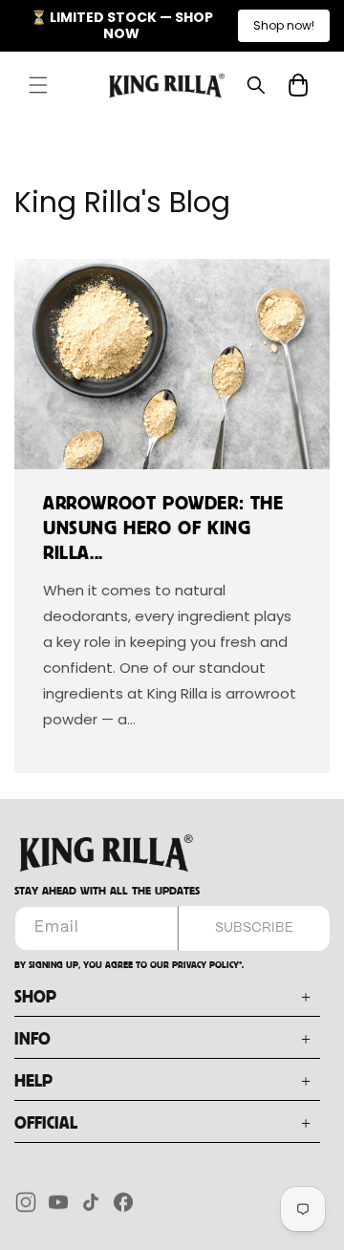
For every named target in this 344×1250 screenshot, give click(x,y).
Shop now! (283, 25)
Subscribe (254, 928)
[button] (38, 85)
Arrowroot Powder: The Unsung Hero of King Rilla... (163, 528)
